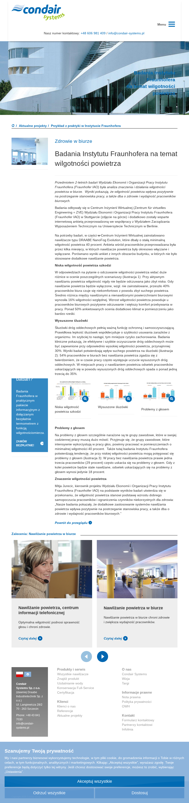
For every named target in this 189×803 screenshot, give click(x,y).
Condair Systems (134, 674)
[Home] (13, 126)
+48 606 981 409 (93, 33)
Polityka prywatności (136, 702)
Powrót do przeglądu (72, 523)
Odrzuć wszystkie (49, 793)
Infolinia (127, 729)
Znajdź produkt (68, 678)
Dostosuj (140, 793)
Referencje (65, 711)
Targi (125, 683)
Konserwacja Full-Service (75, 688)
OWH (126, 706)
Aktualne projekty (33, 126)
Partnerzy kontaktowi (137, 725)
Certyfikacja (65, 692)
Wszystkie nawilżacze (73, 674)
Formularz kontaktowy (138, 720)
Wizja (126, 678)
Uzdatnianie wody (70, 683)
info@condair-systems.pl (126, 33)
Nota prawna (131, 697)
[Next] (102, 656)
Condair (38, 12)
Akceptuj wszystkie (94, 781)
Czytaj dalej (27, 638)
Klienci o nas (66, 706)
